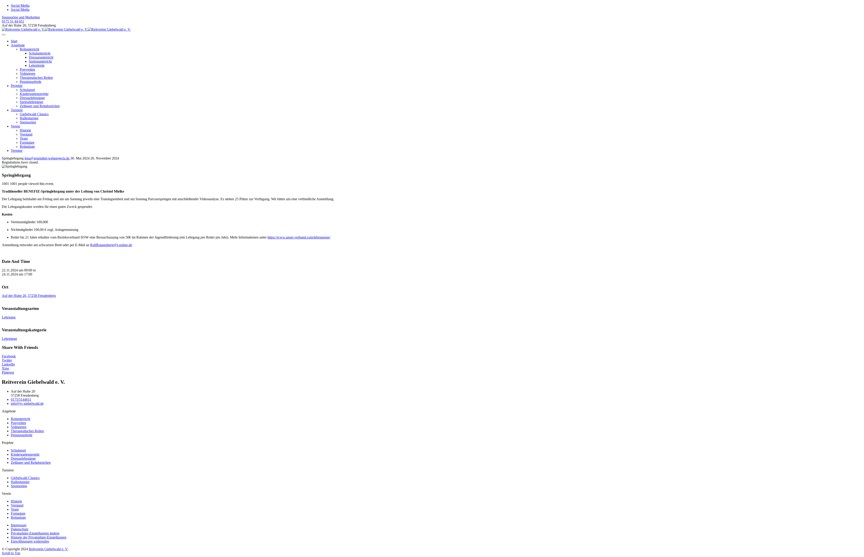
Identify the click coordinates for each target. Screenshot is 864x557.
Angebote (18, 45)
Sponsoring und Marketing (21, 17)
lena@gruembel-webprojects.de (47, 158)
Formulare (27, 142)
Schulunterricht (39, 53)
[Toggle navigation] (3, 34)
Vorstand (26, 134)
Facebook (9, 356)
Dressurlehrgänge (32, 98)
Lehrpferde (37, 65)
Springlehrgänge (31, 102)
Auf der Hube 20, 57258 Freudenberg (29, 296)
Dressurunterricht (41, 57)
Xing (5, 368)
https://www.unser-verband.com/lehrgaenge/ (299, 237)
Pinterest (8, 372)
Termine (16, 150)
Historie (25, 130)
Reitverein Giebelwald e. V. (48, 549)
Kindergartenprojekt (34, 94)
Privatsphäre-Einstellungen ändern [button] (35, 533)
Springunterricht (40, 61)
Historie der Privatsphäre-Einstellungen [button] (38, 537)
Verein (15, 126)
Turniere (17, 110)
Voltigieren (27, 73)
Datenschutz (19, 529)
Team (24, 138)
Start (14, 41)
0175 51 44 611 (13, 21)
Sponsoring (28, 122)
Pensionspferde (30, 82)
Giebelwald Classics (34, 114)
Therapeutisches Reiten (36, 78)
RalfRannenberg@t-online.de (111, 245)
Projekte (16, 86)
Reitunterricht (29, 49)
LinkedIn (8, 364)
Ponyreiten (27, 69)
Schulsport (27, 90)
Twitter (7, 360)
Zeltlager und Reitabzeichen (40, 106)
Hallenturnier (29, 118)
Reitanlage (27, 146)
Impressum (18, 525)
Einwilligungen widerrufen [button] (30, 541)
